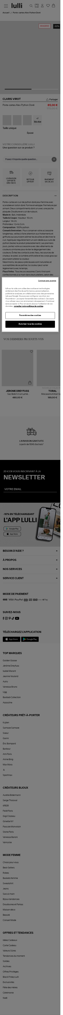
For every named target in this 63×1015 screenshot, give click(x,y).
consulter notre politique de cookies (28, 306)
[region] (30, 304)
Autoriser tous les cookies (30, 324)
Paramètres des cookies (30, 315)
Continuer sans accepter (47, 281)
